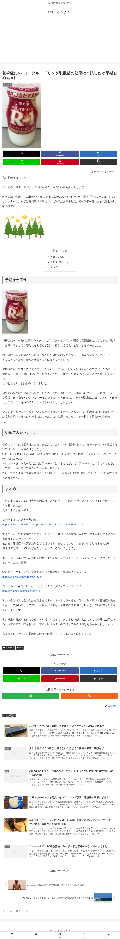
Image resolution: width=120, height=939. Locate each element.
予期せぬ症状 (58, 257)
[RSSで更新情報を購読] (89, 696)
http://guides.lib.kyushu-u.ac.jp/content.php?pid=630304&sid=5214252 (43, 524)
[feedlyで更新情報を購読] (30, 696)
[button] (98, 162)
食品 (21, 648)
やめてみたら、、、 (61, 261)
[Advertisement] (60, 41)
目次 (55, 250)
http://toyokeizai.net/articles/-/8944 (22, 576)
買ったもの (10, 648)
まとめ (54, 266)
